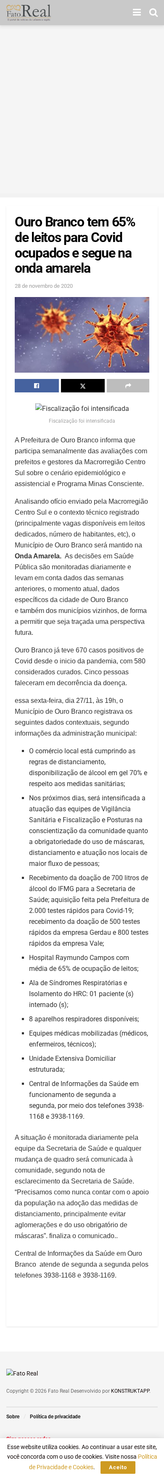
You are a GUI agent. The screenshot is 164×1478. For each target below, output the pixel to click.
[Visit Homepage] (28, 12)
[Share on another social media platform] (128, 385)
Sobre (12, 1417)
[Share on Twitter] (83, 385)
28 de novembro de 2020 (44, 286)
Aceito (118, 1467)
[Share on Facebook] (37, 385)
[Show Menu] (137, 12)
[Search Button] (153, 12)
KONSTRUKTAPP (130, 1391)
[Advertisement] (82, 111)
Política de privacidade (55, 1417)
